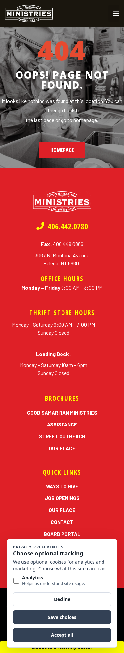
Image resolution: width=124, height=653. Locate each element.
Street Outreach (62, 436)
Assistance (62, 424)
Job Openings (62, 498)
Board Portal (62, 534)
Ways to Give (62, 486)
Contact (62, 522)
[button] (62, 150)
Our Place (62, 448)
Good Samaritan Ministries (62, 413)
